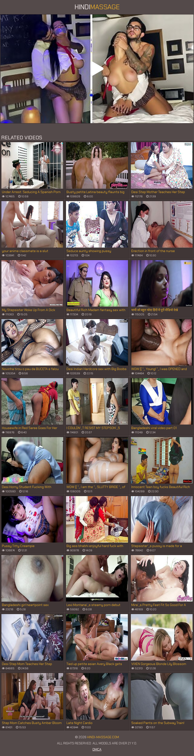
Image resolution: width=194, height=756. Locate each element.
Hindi (97, 7)
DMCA (97, 749)
